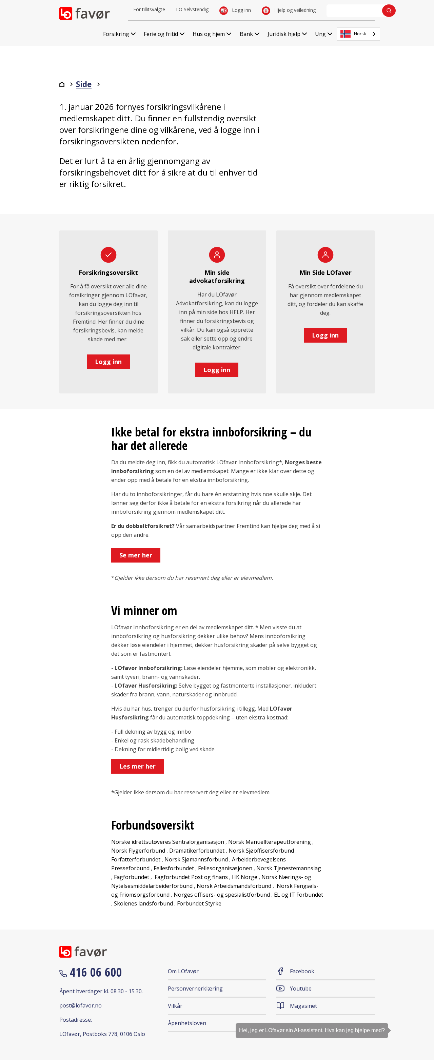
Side (84, 84)
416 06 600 (94, 972)
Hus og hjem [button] (209, 34)
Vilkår (175, 1006)
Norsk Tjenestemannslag (288, 868)
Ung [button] (320, 34)
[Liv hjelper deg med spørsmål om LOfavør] (419, 1017)
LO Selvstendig (192, 9)
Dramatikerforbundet (196, 850)
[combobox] (358, 34)
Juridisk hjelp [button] (284, 34)
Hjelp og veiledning (294, 10)
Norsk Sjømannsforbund (196, 859)
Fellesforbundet (174, 868)
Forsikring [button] (116, 34)
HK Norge (244, 877)
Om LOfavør (183, 971)
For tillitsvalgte (149, 9)
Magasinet (303, 1006)
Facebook (302, 971)
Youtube (301, 988)
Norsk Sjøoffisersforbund (261, 850)
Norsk (360, 33)
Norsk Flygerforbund (138, 850)
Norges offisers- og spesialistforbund (222, 894)
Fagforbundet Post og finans (191, 877)
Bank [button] (246, 34)
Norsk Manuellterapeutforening (269, 841)
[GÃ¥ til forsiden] (61, 84)
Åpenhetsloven (187, 1023)
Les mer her (137, 766)
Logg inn (241, 10)
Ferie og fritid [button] (161, 34)
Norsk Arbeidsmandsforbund (234, 886)
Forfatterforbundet (135, 859)
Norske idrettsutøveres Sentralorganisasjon (168, 841)
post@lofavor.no (80, 1005)
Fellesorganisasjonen (225, 868)
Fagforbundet (131, 877)
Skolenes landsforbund (143, 903)
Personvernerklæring (195, 988)
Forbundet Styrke (199, 903)
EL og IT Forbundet (298, 894)
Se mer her (135, 555)
